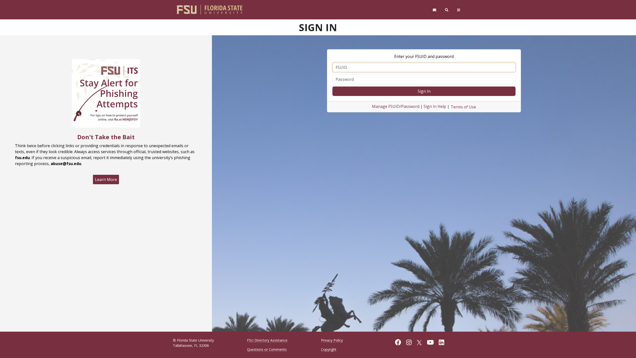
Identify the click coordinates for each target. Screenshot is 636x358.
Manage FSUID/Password (395, 106)
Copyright (328, 349)
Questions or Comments (267, 349)
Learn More (106, 179)
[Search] (447, 10)
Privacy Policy (332, 340)
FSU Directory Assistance (267, 340)
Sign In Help (435, 106)
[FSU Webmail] (434, 10)
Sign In (424, 91)
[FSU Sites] (459, 10)
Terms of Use (463, 107)
